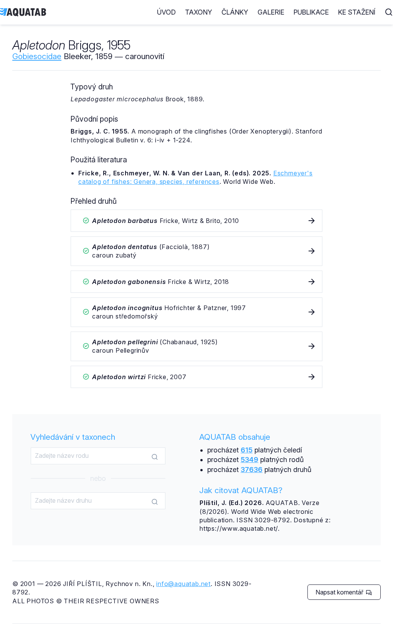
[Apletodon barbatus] (196, 220)
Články (234, 12)
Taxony (198, 12)
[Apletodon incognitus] (196, 312)
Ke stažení (356, 12)
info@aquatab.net (183, 584)
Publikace (311, 12)
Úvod (166, 12)
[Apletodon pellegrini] (196, 346)
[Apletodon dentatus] (196, 251)
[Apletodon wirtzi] (196, 377)
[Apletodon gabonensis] (196, 281)
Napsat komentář (340, 592)
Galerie (271, 12)
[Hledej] (154, 456)
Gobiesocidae (36, 56)
